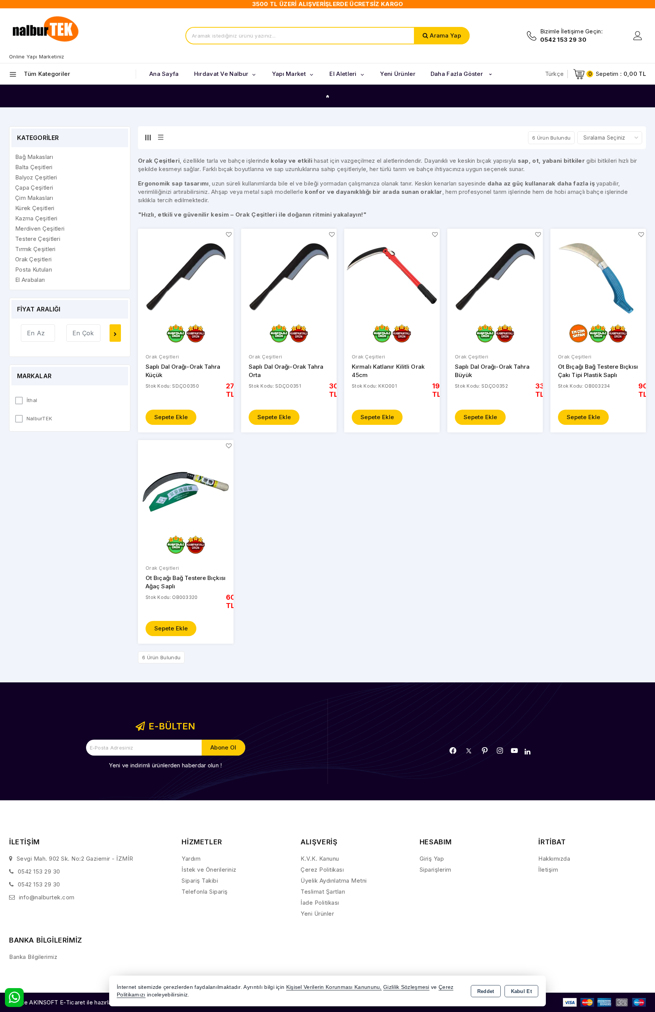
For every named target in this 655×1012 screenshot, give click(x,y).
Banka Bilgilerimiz (33, 956)
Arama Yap (445, 35)
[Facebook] (453, 750)
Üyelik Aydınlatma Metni (334, 880)
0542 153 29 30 (39, 871)
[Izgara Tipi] (148, 137)
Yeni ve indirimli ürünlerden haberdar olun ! (165, 765)
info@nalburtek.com (47, 897)
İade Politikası (320, 902)
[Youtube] (514, 750)
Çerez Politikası (322, 869)
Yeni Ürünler (317, 913)
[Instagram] (500, 750)
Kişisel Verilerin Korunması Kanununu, (334, 987)
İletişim (548, 869)
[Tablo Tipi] (161, 137)
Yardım (191, 858)
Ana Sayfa (164, 73)
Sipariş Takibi (200, 880)
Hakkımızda (554, 858)
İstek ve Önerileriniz (209, 869)
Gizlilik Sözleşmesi (406, 987)
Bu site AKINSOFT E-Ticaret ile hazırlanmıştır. (70, 1002)
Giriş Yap (432, 858)
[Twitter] (469, 751)
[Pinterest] (485, 750)
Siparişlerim (435, 869)
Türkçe (554, 73)
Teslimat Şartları (323, 891)
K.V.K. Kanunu (320, 858)
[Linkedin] (527, 751)
